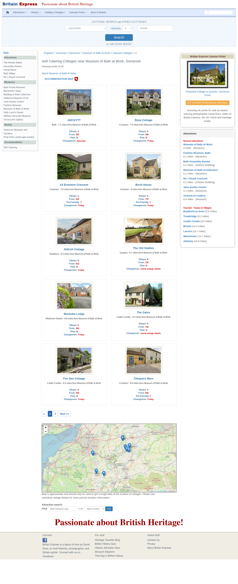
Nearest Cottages (122, 53)
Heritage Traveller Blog (107, 540)
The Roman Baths (13, 62)
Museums (74, 53)
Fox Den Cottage (74, 378)
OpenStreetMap (162, 491)
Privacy (151, 543)
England (48, 53)
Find (44, 508)
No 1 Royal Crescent (14, 77)
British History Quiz (105, 543)
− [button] (46, 431)
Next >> (64, 413)
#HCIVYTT (74, 120)
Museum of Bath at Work (96, 53)
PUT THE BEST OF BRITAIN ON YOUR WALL (207, 103)
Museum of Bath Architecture (200, 170)
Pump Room (10, 70)
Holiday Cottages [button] (54, 12)
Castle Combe (191, 221)
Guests (116, 28)
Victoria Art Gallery (13, 119)
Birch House (143, 184)
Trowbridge (190, 216)
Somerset (61, 53)
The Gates (143, 312)
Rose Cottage (143, 120)
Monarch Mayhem (105, 551)
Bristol (187, 226)
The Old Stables (143, 248)
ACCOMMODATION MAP (58, 79)
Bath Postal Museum (14, 87)
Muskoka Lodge (74, 313)
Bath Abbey (9, 73)
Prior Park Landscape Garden (19, 137)
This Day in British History (109, 555)
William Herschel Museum (17, 116)
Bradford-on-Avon (194, 211)
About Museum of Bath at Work (59, 73)
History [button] (35, 12)
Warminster (190, 236)
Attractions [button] (19, 12)
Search (119, 37)
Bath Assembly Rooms (196, 161)
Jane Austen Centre (14, 101)
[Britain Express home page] (20, 4)
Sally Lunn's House (13, 112)
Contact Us (153, 540)
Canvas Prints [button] (77, 12)
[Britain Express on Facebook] (45, 540)
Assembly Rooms (13, 66)
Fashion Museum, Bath (196, 153)
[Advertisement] (20, 195)
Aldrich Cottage (74, 249)
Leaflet (151, 491)
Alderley (188, 241)
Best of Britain (98, 12)
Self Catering (10, 147)
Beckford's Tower (12, 91)
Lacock (187, 231)
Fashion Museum (12, 105)
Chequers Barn (143, 378)
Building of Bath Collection (17, 94)
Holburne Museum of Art (16, 98)
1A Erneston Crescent (74, 184)
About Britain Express (159, 547)
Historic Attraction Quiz (107, 547)
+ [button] (46, 427)
